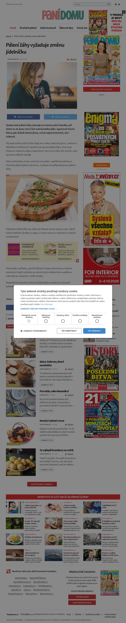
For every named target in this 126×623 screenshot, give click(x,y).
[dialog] (63, 311)
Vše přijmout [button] (94, 331)
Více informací (47, 304)
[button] (63, 309)
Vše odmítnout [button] (69, 331)
